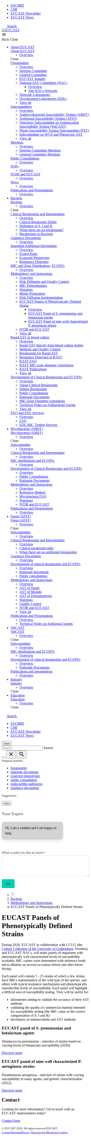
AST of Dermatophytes (35, 596)
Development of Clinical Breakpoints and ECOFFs (46, 377)
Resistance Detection (34, 262)
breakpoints (19, 768)
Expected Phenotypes (34, 258)
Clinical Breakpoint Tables (38, 222)
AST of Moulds (30, 592)
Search (12, 26)
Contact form (11, 1121)
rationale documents (24, 772)
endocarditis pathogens (26, 784)
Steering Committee (33, 71)
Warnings (26, 289)
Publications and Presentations (32, 190)
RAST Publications (33, 369)
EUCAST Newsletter (26, 13)
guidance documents (25, 788)
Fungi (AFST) (21, 516)
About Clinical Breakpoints (38, 385)
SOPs (15, 166)
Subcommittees (21, 106)
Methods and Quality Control (39, 349)
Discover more (12, 1053)
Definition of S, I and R (35, 226)
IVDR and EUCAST (25, 174)
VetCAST (18, 628)
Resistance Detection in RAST (40, 357)
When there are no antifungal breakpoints (48, 552)
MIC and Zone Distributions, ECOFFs (37, 266)
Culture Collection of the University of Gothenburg (37, 949)
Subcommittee (20, 445)
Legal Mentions (48, 1132)
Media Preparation (32, 293)
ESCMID (17, 5)
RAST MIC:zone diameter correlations (46, 365)
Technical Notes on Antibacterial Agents (47, 405)
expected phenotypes (25, 776)
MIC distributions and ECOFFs (33, 460)
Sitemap (16, 1132)
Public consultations (33, 576)
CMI (14, 9)
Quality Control (30, 604)
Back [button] (6, 39)
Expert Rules (28, 254)
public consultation (24, 780)
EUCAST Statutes (32, 79)
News (15, 182)
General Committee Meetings (39, 154)
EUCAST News (22, 17)
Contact (6, 1132)
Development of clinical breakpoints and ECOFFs (45, 564)
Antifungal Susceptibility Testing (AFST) (48, 118)
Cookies (63, 1132)
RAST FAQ (28, 361)
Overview (26, 55)
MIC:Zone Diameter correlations (42, 401)
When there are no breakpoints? (41, 230)
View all (25, 103)
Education (18, 695)
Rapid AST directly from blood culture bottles (51, 345)
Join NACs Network (42, 91)
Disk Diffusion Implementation (41, 297)
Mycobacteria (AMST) (27, 429)
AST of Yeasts (29, 588)
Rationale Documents (34, 397)
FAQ (23, 421)
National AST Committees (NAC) (43, 83)
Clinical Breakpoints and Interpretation (37, 214)
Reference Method (32, 492)
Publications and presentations (32, 671)
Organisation (19, 63)
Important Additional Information (34, 246)
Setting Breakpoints (33, 389)
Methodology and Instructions (31, 274)
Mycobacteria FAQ (32, 496)
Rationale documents (34, 572)
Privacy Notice (30, 1132)
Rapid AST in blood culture (30, 337)
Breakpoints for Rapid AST (38, 353)
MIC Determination (33, 285)
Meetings (17, 142)
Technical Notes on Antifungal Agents (46, 624)
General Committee (33, 75)
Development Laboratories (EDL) (43, 99)
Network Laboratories (34, 95)
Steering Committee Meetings (40, 150)
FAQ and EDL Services (27, 413)
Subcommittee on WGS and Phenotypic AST (51, 134)
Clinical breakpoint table (36, 548)
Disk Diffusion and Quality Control (44, 282)
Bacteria (16, 198)
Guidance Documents (26, 238)
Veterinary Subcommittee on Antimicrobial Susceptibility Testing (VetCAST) (49, 124)
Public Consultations (25, 158)
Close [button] (14, 39)
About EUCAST (22, 47)
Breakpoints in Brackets (36, 234)
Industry (16, 679)
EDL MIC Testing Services (38, 425)
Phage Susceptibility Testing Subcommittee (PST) (54, 130)
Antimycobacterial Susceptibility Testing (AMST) (54, 114)
